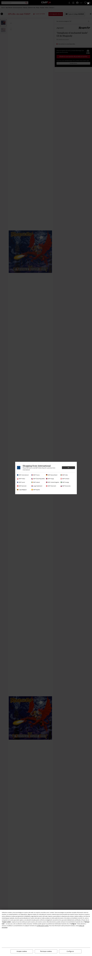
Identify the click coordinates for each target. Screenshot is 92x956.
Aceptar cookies (22, 951)
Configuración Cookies (43, 925)
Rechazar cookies (46, 951)
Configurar (70, 951)
